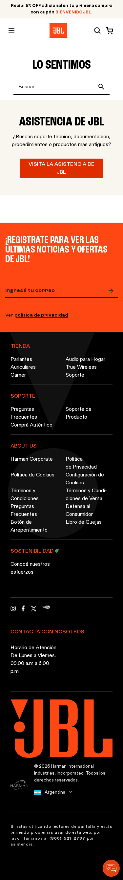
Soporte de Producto (79, 413)
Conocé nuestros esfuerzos (30, 568)
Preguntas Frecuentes (23, 413)
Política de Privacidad (81, 463)
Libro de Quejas (84, 522)
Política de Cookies (32, 475)
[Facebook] (23, 610)
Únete (112, 290)
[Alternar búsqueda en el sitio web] (97, 30)
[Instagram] (13, 610)
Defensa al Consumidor (79, 510)
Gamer (18, 375)
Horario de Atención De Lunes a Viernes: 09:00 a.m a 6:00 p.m (33, 659)
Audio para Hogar (85, 359)
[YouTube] (46, 610)
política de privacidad (41, 315)
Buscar (102, 86)
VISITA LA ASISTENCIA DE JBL (61, 168)
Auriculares (23, 367)
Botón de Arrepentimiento (29, 526)
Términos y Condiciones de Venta (86, 494)
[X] (33, 608)
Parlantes (21, 359)
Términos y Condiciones (24, 494)
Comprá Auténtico (31, 425)
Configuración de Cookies (85, 479)
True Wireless (81, 367)
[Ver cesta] (108, 30)
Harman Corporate (31, 459)
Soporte (75, 375)
